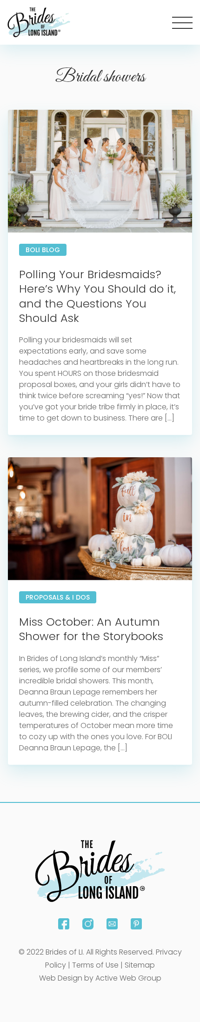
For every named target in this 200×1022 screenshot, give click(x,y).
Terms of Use (95, 965)
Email (112, 923)
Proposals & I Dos (58, 597)
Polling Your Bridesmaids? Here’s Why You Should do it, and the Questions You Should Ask (97, 296)
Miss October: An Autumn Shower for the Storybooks (91, 629)
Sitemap (140, 965)
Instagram (87, 923)
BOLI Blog (43, 249)
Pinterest (136, 923)
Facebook (63, 923)
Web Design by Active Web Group (100, 978)
